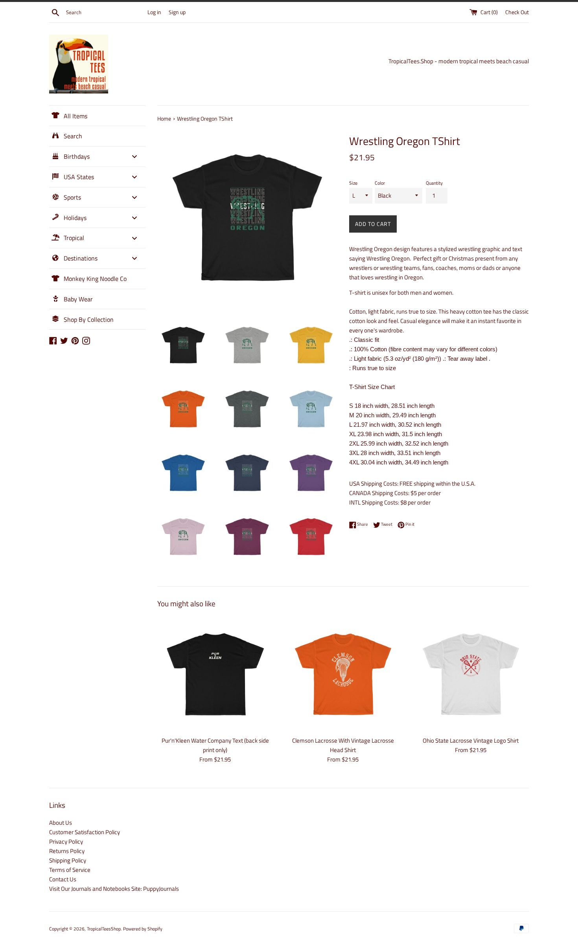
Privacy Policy (66, 841)
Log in (154, 12)
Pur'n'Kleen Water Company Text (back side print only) (215, 745)
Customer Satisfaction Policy (84, 832)
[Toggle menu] (134, 156)
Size (353, 183)
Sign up (177, 12)
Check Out (517, 12)
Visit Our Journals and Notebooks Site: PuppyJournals (114, 888)
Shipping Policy (67, 860)
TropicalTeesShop (104, 928)
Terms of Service (69, 869)
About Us (60, 822)
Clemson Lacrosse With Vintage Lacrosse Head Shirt (343, 745)
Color (380, 183)
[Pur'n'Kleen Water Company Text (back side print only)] (215, 674)
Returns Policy (67, 850)
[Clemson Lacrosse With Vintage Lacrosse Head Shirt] (343, 674)
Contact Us (62, 879)
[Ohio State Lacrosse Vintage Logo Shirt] (471, 674)
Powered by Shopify (142, 928)
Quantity (434, 183)
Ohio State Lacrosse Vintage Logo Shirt (471, 740)
